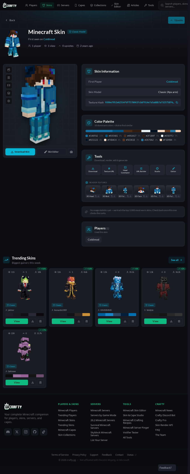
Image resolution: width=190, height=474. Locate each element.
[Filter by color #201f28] (9, 314)
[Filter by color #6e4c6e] (40, 375)
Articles (135, 5)
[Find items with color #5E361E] (167, 131)
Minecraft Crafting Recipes (133, 421)
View (17, 321)
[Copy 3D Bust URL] (111, 196)
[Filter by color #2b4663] (117, 314)
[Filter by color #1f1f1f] (148, 314)
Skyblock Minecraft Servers (101, 434)
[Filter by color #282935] (32, 314)
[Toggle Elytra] (8, 85)
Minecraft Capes (67, 430)
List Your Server (99, 440)
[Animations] (8, 69)
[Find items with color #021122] (154, 131)
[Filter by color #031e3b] (124, 314)
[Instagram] (25, 431)
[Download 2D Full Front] (178, 196)
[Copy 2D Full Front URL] (176, 196)
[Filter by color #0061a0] (101, 314)
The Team (160, 435)
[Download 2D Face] (146, 196)
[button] (24, 297)
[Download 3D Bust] (114, 196)
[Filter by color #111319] (71, 314)
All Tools (127, 437)
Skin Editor (117, 5)
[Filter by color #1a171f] (17, 314)
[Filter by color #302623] (78, 314)
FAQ (157, 430)
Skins (49, 5)
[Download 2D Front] (162, 196)
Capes (81, 5)
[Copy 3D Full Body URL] (128, 196)
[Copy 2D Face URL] (144, 196)
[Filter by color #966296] (24, 375)
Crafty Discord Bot (165, 415)
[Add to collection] (40, 321)
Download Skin (22, 151)
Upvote (178, 20)
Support (94, 455)
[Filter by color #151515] (163, 314)
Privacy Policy (79, 455)
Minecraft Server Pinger (136, 427)
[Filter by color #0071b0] (132, 314)
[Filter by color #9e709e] (17, 375)
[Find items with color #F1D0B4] (178, 131)
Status (130, 455)
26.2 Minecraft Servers (103, 420)
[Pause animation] (8, 77)
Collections (100, 5)
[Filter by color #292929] (171, 314)
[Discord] (8, 431)
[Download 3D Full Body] (130, 196)
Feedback (107, 455)
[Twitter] (16, 431)
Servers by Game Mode (103, 415)
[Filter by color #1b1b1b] (155, 314)
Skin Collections (66, 435)
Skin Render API (164, 425)
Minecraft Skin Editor (134, 410)
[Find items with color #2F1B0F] (136, 131)
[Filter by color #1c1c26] (63, 314)
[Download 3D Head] (98, 196)
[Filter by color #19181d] (55, 314)
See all (174, 259)
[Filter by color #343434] (178, 314)
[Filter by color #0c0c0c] (9, 375)
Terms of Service (60, 455)
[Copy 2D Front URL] (160, 196)
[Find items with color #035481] (117, 131)
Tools (151, 5)
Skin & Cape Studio (133, 415)
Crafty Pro (160, 420)
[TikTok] (43, 431)
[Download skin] (32, 321)
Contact (119, 455)
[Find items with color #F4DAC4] (161, 131)
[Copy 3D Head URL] (95, 196)
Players (33, 5)
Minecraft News (164, 410)
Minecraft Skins (66, 420)
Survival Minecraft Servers (100, 426)
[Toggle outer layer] (8, 93)
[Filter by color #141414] (32, 375)
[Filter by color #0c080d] (40, 314)
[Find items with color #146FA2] (99, 131)
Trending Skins (66, 425)
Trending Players (67, 415)
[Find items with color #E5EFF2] (145, 131)
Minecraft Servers (100, 410)
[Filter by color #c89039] (86, 314)
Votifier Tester (130, 432)
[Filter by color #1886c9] (109, 314)
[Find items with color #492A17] (127, 131)
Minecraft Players (67, 410)
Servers (65, 5)
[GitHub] (34, 431)
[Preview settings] (8, 101)
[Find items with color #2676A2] (173, 131)
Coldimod (49, 39)
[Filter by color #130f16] (24, 314)
